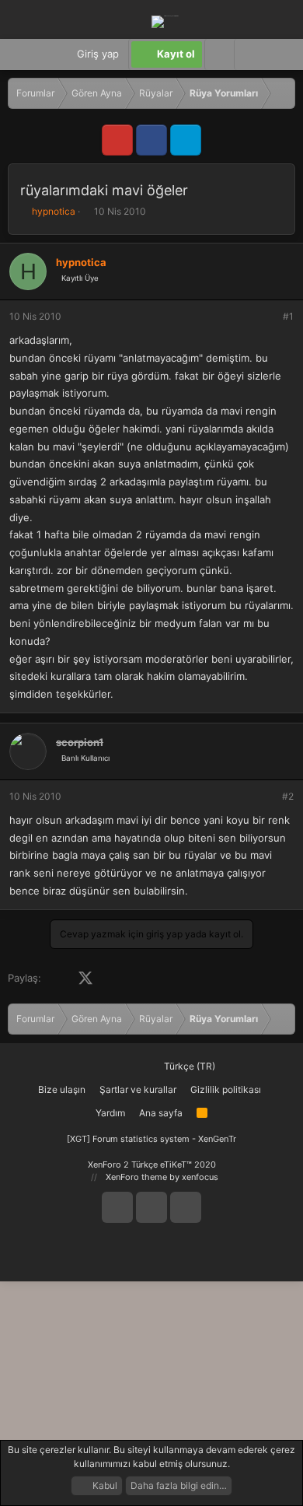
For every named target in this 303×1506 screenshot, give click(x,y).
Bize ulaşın (61, 1089)
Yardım (110, 1113)
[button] (248, 54)
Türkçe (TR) (188, 1066)
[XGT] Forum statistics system (151, 1138)
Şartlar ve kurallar (137, 1089)
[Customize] (219, 54)
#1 (288, 316)
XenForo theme (136, 1177)
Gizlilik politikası (225, 1089)
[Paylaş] (267, 316)
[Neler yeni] (279, 54)
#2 (288, 796)
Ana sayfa (161, 1113)
